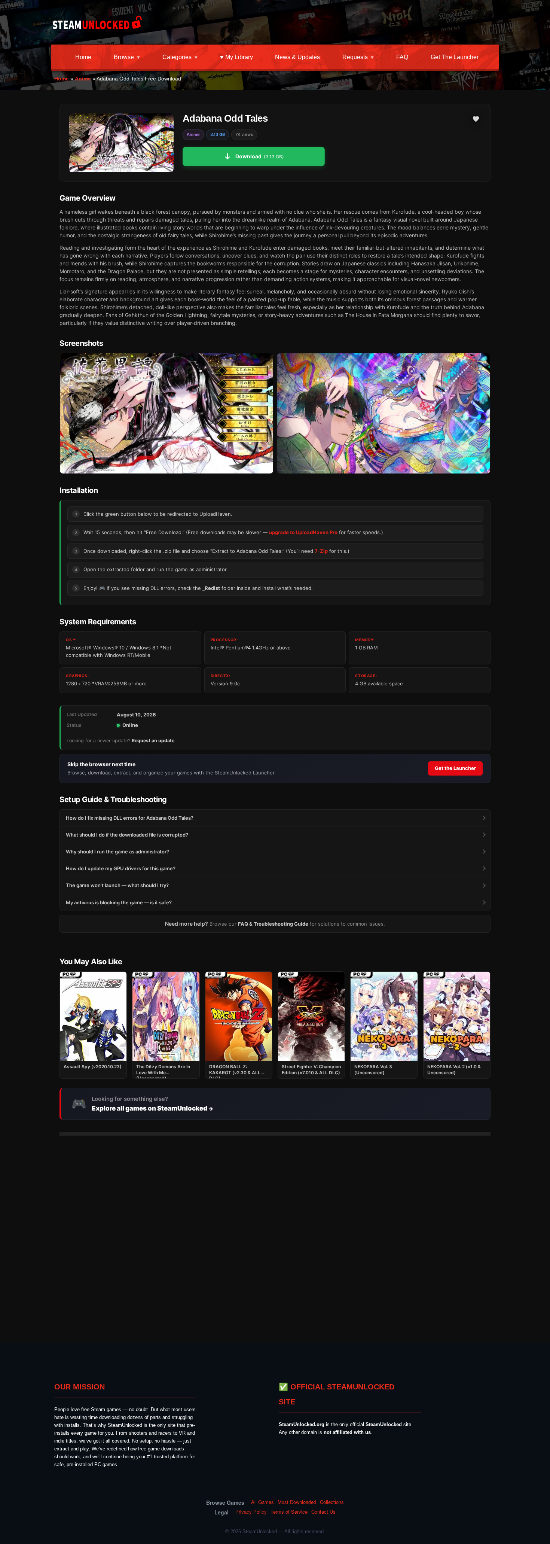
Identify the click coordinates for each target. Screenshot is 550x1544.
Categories (177, 57)
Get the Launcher (455, 57)
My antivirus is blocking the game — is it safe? (119, 902)
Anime (83, 79)
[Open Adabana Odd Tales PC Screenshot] (166, 413)
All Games (262, 1502)
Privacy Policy (251, 1511)
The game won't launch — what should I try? (117, 885)
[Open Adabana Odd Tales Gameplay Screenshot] (383, 413)
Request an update (153, 740)
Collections (332, 1502)
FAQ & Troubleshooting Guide (273, 924)
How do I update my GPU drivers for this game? (120, 868)
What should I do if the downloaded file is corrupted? (127, 835)
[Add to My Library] (476, 119)
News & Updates (297, 57)
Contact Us (323, 1511)
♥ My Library (236, 57)
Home (83, 57)
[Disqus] (275, 1234)
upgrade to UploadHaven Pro (303, 532)
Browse (124, 57)
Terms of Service (289, 1511)
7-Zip (321, 551)
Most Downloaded (297, 1502)
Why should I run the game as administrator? (117, 852)
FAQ (402, 57)
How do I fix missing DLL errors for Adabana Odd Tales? (129, 818)
